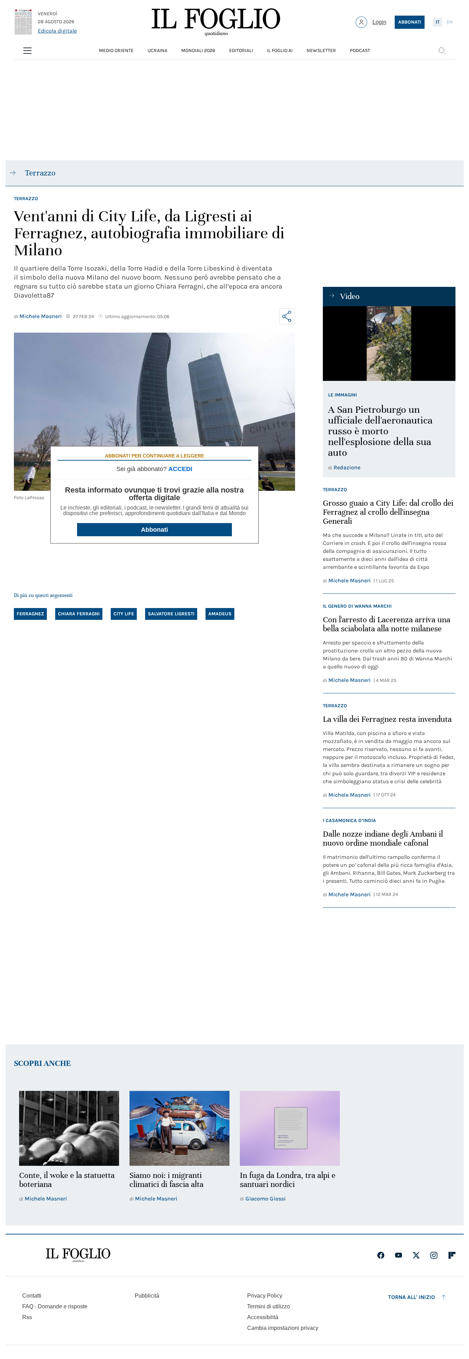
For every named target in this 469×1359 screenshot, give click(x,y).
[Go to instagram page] (433, 1255)
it (437, 22)
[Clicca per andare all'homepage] (78, 1255)
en (449, 22)
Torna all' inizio (411, 1297)
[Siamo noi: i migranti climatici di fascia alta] (179, 1128)
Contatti (31, 1296)
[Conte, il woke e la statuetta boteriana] (69, 1128)
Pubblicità (147, 1296)
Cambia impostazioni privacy (282, 1328)
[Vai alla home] (216, 22)
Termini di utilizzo (268, 1306)
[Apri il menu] (27, 50)
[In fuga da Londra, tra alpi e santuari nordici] (290, 1128)
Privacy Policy (264, 1296)
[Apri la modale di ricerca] (442, 50)
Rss (27, 1317)
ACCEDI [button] (180, 468)
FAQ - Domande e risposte (54, 1306)
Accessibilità (262, 1317)
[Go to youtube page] (398, 1255)
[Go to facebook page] (380, 1255)
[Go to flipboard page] (452, 1255)
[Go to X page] (416, 1255)
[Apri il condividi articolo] (287, 316)
